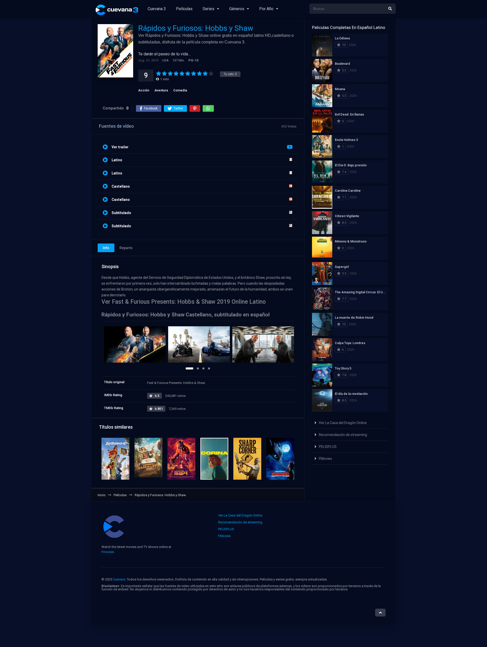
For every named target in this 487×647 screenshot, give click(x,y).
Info (106, 248)
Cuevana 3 (157, 8)
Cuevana (119, 579)
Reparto (126, 248)
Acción (143, 90)
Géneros (236, 8)
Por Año (266, 8)
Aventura (161, 90)
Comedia (180, 90)
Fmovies (107, 552)
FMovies (325, 459)
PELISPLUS (328, 447)
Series (208, 8)
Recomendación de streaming (343, 435)
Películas (184, 8)
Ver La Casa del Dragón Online (343, 423)
